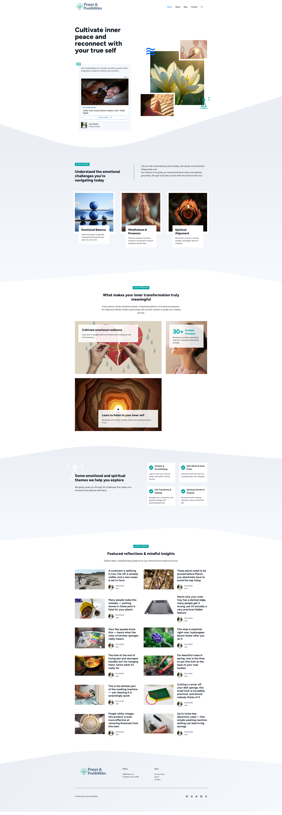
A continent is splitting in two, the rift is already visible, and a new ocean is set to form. (123, 575)
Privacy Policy (159, 774)
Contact (194, 7)
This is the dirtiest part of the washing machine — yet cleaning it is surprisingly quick (122, 690)
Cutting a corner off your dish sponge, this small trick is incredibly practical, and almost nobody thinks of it (191, 691)
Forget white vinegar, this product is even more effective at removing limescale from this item (123, 720)
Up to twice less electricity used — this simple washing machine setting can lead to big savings (192, 720)
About (177, 7)
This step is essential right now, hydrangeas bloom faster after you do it (190, 634)
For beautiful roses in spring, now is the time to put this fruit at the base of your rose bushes (191, 662)
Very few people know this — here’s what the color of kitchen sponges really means (123, 634)
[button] (201, 7)
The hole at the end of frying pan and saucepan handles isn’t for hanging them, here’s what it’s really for (123, 662)
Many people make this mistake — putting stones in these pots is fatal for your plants (122, 604)
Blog (185, 7)
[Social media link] (187, 796)
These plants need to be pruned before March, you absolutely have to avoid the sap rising (191, 575)
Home (169, 7)
